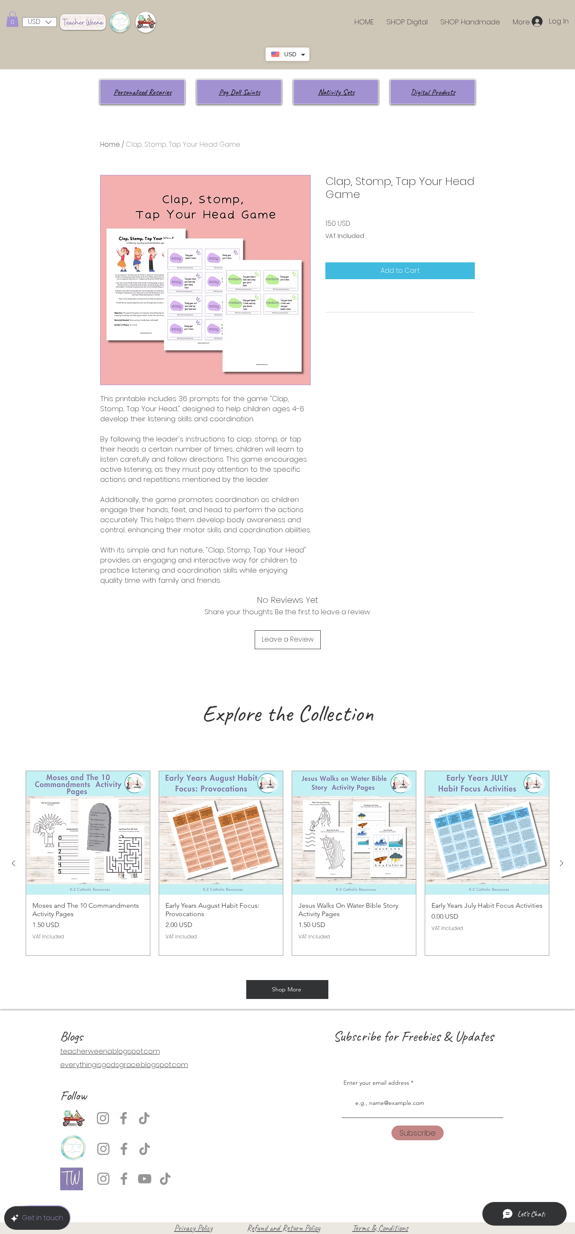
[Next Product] (561, 863)
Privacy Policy (193, 1228)
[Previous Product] (13, 863)
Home (110, 144)
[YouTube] (144, 1179)
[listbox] (39, 22)
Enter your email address (376, 1083)
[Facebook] (123, 1118)
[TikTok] (144, 1118)
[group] (287, 863)
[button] (12, 19)
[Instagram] (103, 1118)
